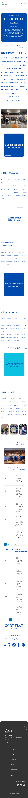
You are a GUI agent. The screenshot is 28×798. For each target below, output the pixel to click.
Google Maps (8, 742)
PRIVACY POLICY (20, 781)
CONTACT (14, 775)
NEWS (14, 759)
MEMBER (14, 764)
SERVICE (14, 754)
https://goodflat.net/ (14, 100)
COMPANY (14, 749)
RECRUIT (14, 770)
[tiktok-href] (14, 645)
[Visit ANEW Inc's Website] (18, 785)
